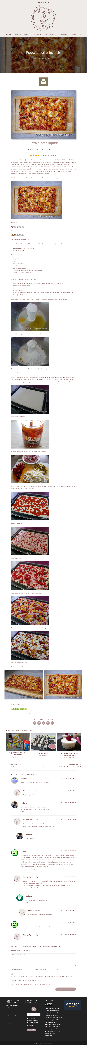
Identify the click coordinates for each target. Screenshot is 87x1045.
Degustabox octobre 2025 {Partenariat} (18, 754)
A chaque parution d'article (32, 1019)
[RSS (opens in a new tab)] (48, 2)
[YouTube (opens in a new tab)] (45, 2)
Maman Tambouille (30, 791)
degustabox (21, 713)
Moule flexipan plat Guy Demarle (23, 248)
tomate (35, 713)
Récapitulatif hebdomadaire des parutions (33, 1024)
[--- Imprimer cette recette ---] (43, 82)
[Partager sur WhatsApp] (52, 723)
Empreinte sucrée (11, 1012)
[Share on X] (34, 723)
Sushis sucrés (43, 753)
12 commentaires (54, 150)
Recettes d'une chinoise (13, 1024)
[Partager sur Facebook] (39, 723)
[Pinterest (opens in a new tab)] (41, 2)
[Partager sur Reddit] (48, 723)
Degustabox (55, 293)
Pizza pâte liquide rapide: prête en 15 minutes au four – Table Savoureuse (38, 946)
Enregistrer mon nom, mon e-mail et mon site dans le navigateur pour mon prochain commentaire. (42, 976)
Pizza (43, 150)
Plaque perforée (18, 250)
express (27, 713)
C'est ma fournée (11, 1016)
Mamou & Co (10, 1020)
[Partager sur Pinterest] (43, 723)
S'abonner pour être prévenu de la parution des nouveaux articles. (34, 984)
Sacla (36, 293)
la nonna (24, 779)
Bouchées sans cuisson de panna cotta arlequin (69, 754)
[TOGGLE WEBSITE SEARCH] (80, 34)
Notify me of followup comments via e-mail (27, 980)
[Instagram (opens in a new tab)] (43, 2)
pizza (31, 713)
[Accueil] (35, 58)
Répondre (73, 778)
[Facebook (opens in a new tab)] (39, 2)
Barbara (24, 803)
